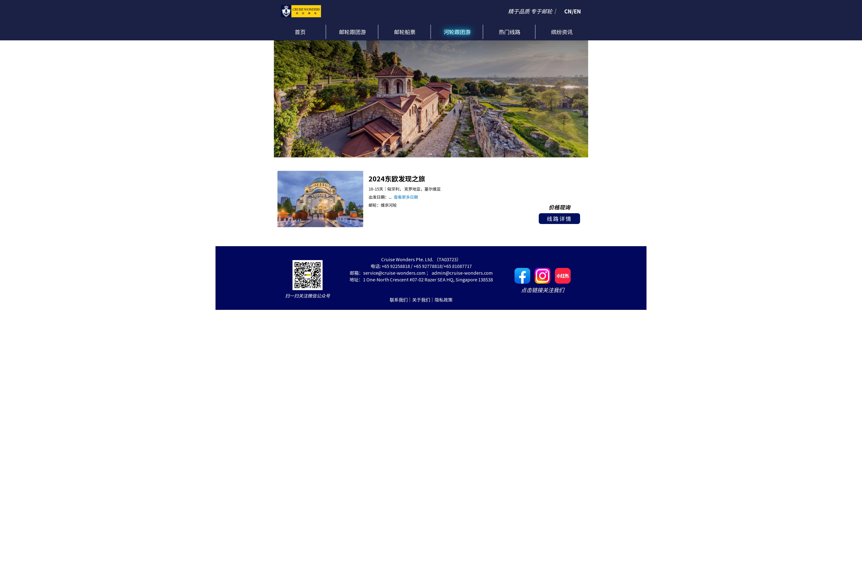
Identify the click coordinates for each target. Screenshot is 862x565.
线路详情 (559, 218)
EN (577, 11)
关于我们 (421, 299)
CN (568, 11)
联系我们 (399, 299)
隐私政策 (444, 299)
